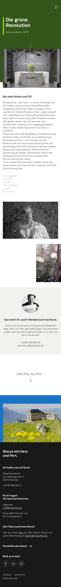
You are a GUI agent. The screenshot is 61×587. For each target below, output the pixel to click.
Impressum (7, 575)
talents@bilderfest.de (36, 535)
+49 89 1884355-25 (30, 342)
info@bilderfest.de (12, 507)
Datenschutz (20, 575)
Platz (20, 532)
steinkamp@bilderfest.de (30, 345)
